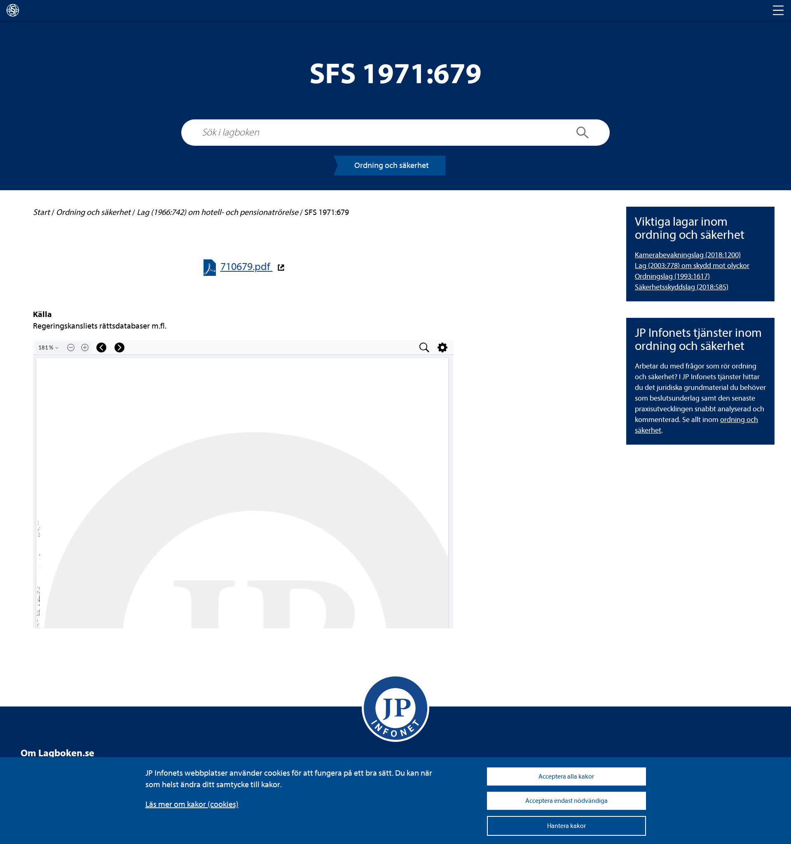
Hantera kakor (566, 826)
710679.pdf (246, 266)
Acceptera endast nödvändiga (566, 800)
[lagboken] (13, 10)
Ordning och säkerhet (391, 165)
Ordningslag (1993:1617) (672, 276)
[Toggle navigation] (778, 10)
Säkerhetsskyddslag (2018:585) (681, 287)
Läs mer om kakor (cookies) (192, 804)
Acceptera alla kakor (566, 776)
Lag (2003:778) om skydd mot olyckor (692, 265)
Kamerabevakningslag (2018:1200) (688, 255)
